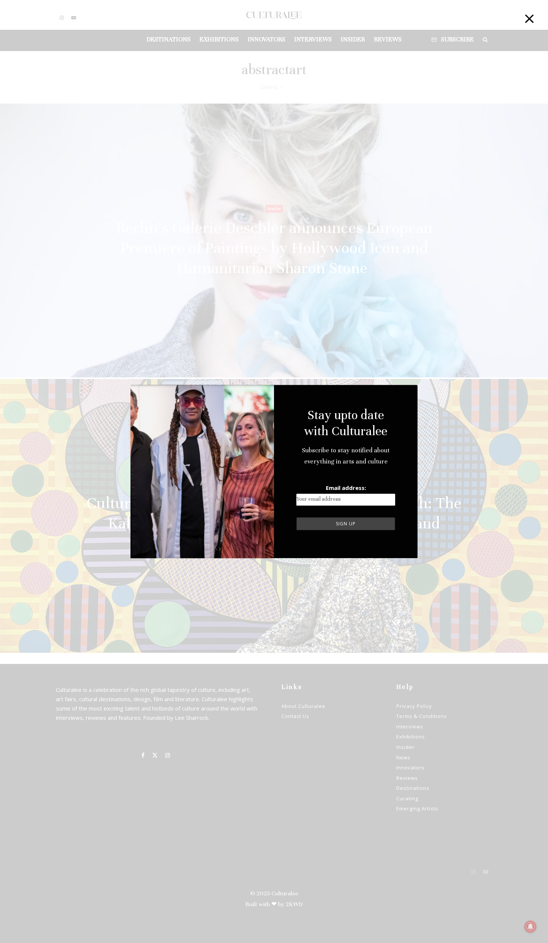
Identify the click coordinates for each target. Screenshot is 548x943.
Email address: (346, 487)
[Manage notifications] (530, 927)
